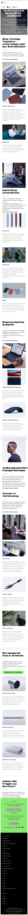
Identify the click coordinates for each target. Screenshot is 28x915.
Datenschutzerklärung (20, 910)
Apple (3, 878)
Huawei (4, 885)
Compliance (5, 838)
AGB (21, 908)
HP (3, 891)
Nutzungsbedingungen (17, 911)
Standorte (4, 846)
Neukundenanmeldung (7, 868)
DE (13, 11)
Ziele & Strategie (6, 848)
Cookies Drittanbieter (9, 910)
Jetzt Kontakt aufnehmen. (14, 810)
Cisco (3, 880)
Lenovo (4, 896)
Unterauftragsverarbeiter (13, 908)
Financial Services (6, 855)
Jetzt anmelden (14, 823)
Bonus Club (5, 873)
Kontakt (3, 7)
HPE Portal (4, 893)
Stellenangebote (6, 840)
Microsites (4, 870)
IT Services (5, 858)
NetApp (4, 901)
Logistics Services (6, 861)
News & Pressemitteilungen (8, 843)
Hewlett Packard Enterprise (8, 888)
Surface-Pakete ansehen (11, 59)
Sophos (4, 903)
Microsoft (4, 898)
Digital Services (6, 853)
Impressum (8, 911)
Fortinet (4, 883)
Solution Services (6, 863)
